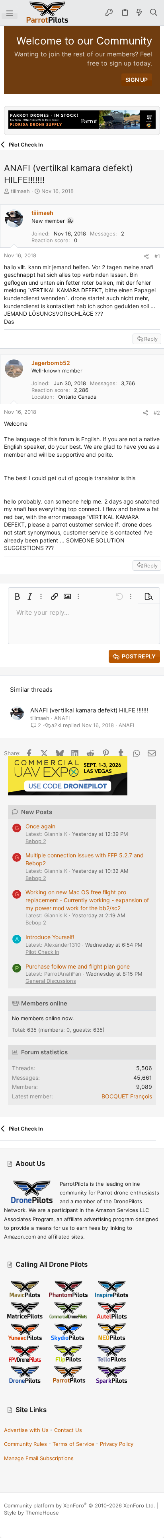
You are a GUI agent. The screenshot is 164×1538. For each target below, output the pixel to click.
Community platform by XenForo (79, 1505)
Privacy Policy (116, 1444)
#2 (157, 412)
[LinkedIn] (31, 1522)
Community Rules (25, 1444)
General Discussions (50, 981)
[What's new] (139, 12)
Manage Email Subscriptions (39, 1458)
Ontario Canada (77, 397)
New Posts (36, 812)
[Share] (146, 256)
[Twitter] (43, 1522)
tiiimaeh (20, 191)
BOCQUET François (127, 1096)
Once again (40, 826)
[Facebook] (7, 1522)
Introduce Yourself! (49, 937)
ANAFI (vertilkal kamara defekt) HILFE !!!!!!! (89, 710)
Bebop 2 (35, 841)
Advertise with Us (26, 1430)
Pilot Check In (42, 952)
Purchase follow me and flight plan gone (77, 966)
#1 (157, 256)
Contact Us (68, 1430)
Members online (44, 1003)
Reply (151, 339)
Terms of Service (73, 1444)
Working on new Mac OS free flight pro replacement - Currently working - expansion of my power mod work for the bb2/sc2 (87, 900)
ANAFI (62, 718)
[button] (10, 12)
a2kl (56, 725)
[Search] (154, 12)
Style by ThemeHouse (31, 1512)
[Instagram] (19, 1522)
